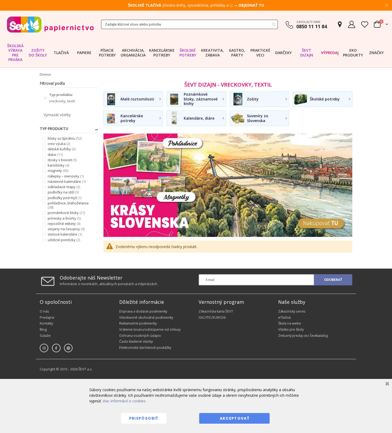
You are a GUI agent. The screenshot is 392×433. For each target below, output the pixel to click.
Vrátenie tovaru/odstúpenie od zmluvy (150, 329)
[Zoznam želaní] (364, 24)
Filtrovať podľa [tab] (52, 83)
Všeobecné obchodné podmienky (146, 317)
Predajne (47, 317)
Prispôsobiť (143, 418)
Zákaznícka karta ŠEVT (216, 311)
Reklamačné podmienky (138, 323)
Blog (43, 329)
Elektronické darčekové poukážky (145, 347)
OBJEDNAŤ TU (251, 5)
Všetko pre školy (291, 329)
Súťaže (45, 335)
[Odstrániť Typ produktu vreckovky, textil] (45, 97)
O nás (44, 311)
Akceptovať (235, 418)
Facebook (56, 348)
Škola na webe (289, 323)
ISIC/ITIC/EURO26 (212, 317)
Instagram (44, 348)
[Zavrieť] (386, 384)
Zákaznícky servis (292, 311)
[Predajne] (340, 24)
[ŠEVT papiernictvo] (50, 24)
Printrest (68, 348)
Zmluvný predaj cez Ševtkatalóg (303, 335)
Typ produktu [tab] (54, 128)
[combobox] (189, 24)
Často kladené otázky (136, 341)
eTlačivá (284, 317)
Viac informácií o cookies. (124, 400)
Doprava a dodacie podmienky (143, 311)
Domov (45, 74)
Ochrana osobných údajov (140, 335)
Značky (376, 52)
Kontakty (46, 323)
